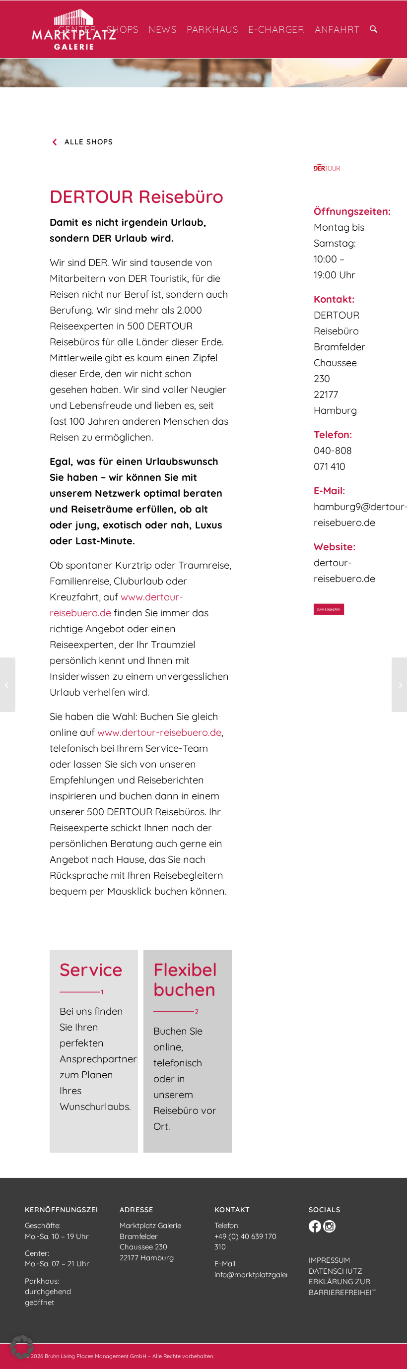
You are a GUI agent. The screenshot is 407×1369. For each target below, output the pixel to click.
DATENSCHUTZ (335, 1271)
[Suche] (373, 29)
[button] (22, 1347)
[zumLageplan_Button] (339, 609)
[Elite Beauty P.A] (399, 684)
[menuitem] (77, 29)
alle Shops (89, 141)
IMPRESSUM (329, 1260)
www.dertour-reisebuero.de (159, 732)
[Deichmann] (7, 684)
